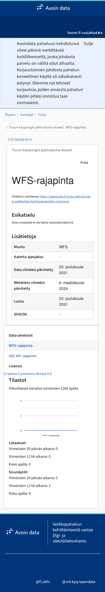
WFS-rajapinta (76, 127)
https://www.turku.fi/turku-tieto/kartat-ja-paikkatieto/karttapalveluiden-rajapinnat (51, 199)
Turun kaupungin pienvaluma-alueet (36, 127)
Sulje (88, 44)
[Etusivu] (52, 8)
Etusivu (10, 114)
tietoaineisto (20, 140)
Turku (42, 114)
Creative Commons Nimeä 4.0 (28, 374)
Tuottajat (26, 114)
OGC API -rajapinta (22, 356)
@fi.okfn (43, 581)
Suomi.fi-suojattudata (84, 32)
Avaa (84, 162)
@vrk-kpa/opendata (78, 581)
